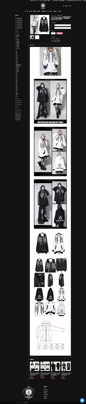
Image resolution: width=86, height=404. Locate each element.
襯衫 (16, 52)
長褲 (16, 55)
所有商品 (38, 11)
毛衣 (16, 51)
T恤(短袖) (17, 39)
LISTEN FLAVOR (18, 100)
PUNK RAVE (17, 106)
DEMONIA (17, 31)
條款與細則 (46, 391)
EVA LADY (17, 108)
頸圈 (16, 80)
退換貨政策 (46, 394)
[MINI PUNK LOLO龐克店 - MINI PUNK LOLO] (43, 6)
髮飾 (16, 77)
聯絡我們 (45, 398)
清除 (70, 23)
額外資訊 (33, 45)
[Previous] (31, 24)
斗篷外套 (17, 71)
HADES (16, 29)
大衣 (16, 74)
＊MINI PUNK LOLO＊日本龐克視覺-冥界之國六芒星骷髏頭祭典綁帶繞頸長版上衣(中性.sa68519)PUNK (66, 374)
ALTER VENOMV (18, 104)
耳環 (16, 78)
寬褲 (16, 57)
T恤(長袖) (17, 41)
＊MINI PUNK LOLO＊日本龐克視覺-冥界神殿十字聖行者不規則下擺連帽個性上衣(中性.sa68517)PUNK (55, 374)
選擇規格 (32, 378)
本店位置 (59, 11)
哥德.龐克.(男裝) (18, 115)
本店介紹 (30, 11)
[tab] (30, 45)
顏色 (51, 25)
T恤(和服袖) (18, 42)
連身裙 (17, 61)
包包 (16, 96)
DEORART (17, 98)
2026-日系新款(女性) (18, 24)
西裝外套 (17, 70)
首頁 (27, 11)
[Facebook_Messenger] (82, 400)
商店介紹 (45, 389)
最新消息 (34, 11)
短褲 (16, 54)
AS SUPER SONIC (18, 102)
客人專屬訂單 (17, 119)
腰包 (16, 94)
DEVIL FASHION (18, 110)
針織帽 (17, 93)
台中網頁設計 (26, 402)
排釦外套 (17, 68)
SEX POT (16, 33)
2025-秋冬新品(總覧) (18, 20)
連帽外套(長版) (18, 65)
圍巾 (16, 90)
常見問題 (45, 396)
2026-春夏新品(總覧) (18, 18)
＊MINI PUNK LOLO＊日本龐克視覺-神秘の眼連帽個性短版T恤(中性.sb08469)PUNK (45, 373)
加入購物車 (59, 33)
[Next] (48, 24)
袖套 (16, 87)
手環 (16, 84)
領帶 (16, 83)
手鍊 (16, 86)
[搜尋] (25, 11)
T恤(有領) (17, 45)
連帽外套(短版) (18, 64)
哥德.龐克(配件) (18, 117)
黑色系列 (17, 36)
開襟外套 (17, 67)
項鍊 (16, 81)
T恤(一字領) (18, 48)
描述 (30, 45)
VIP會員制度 (43, 11)
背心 (16, 38)
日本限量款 (18, 35)
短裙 (16, 58)
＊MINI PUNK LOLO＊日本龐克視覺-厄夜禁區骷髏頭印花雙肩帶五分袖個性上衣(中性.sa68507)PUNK (34, 374)
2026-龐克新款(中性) (18, 22)
